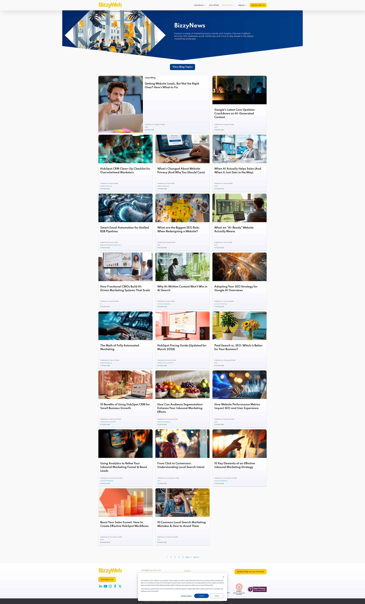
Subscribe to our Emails (250, 571)
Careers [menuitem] (187, 571)
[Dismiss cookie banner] (223, 577)
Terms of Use (191, 601)
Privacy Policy (181, 601)
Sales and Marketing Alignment (110, 245)
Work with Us (258, 5)
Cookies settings (186, 596)
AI (101, 304)
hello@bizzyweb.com (151, 570)
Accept (201, 596)
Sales (146, 127)
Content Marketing (163, 304)
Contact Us (107, 579)
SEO (215, 127)
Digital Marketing (106, 186)
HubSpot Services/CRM (165, 363)
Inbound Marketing (163, 422)
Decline (217, 596)
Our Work (214, 5)
